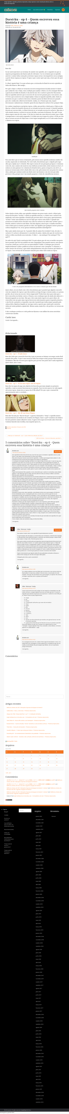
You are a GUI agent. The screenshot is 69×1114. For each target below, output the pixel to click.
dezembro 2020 (40, 858)
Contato (6, 815)
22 (23, 765)
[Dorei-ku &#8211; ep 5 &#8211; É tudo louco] (20, 344)
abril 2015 (38, 1079)
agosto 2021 (39, 832)
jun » (10, 773)
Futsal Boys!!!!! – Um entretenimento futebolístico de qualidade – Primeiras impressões (29, 733)
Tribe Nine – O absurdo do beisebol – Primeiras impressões (22, 727)
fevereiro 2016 (39, 1047)
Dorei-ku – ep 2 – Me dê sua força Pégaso (20, 413)
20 (7, 765)
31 (40, 768)
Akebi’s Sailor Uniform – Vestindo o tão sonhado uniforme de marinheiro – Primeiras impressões (31, 736)
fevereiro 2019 (39, 930)
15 (23, 762)
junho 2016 (38, 1034)
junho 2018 (38, 956)
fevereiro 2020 (39, 891)
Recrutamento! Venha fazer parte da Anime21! (9, 839)
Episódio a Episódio (11, 427)
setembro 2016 (39, 1024)
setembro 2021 (39, 829)
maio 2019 (38, 920)
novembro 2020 (40, 861)
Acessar (54, 816)
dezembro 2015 (40, 1053)
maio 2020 (38, 881)
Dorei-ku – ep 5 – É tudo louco (16, 354)
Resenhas (50, 9)
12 (56, 758)
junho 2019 (38, 917)
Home (29, 9)
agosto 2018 (39, 949)
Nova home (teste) (9, 829)
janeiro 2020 (39, 894)
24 (40, 765)
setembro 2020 (39, 868)
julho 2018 (38, 952)
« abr (6, 773)
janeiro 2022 (39, 816)
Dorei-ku (9, 428)
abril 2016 (38, 1040)
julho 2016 (38, 1030)
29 (23, 768)
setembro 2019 (39, 907)
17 (40, 762)
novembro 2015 (40, 1056)
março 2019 (39, 927)
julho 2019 (38, 913)
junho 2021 (38, 839)
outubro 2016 (39, 1021)
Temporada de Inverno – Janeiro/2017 (8, 845)
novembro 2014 (40, 1095)
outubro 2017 (39, 982)
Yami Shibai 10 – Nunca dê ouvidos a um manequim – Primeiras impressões (26, 720)
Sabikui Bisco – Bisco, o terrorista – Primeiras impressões (21, 710)
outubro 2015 (39, 1060)
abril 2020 (38, 884)
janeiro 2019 (39, 933)
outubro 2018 (39, 943)
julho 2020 (38, 875)
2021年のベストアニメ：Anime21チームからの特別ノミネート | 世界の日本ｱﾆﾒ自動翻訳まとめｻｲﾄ (31, 780)
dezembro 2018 (40, 936)
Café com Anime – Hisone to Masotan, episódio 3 (49, 438)
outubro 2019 (39, 904)
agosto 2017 (39, 988)
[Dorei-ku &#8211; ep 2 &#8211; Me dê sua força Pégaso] (20, 403)
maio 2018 (38, 959)
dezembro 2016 (40, 1014)
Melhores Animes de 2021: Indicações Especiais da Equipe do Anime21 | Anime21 (27, 788)
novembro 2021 (40, 823)
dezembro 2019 (40, 897)
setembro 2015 (39, 1063)
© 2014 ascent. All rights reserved (12, 1110)
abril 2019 (38, 923)
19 (56, 762)
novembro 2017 (40, 978)
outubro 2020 (39, 865)
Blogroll (6, 812)
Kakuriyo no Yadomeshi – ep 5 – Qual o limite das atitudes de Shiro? (25, 435)
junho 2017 (38, 995)
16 (31, 762)
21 (15, 765)
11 (48, 758)
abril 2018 (38, 962)
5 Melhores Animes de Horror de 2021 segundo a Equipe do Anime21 (32, 784)
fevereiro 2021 (39, 852)
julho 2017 (38, 991)
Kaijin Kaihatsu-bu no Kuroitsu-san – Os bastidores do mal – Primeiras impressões (28, 717)
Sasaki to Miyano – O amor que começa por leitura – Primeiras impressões (26, 730)
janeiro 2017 (39, 1011)
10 (40, 758)
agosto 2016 (39, 1027)
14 (15, 762)
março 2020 (39, 888)
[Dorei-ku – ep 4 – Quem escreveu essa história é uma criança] (34, 46)
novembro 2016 (40, 1017)
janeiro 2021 (39, 855)
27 (7, 768)
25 (48, 765)
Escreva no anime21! (7, 819)
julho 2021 (38, 836)
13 (7, 762)
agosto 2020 (39, 871)
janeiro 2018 (39, 972)
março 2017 (39, 1004)
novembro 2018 (40, 939)
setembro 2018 (39, 946)
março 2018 (39, 965)
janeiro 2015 (39, 1089)
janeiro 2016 (39, 1050)
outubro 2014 (39, 1099)
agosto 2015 (39, 1066)
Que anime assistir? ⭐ (39, 9)
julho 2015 (38, 1069)
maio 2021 (38, 842)
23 (31, 765)
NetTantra (28, 1110)
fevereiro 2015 (39, 1086)
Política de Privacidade (7, 833)
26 (56, 765)
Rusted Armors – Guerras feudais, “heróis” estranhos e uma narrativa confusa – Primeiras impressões (33, 723)
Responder (58, 451)
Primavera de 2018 (21, 427)
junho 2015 (38, 1073)
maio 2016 (38, 1037)
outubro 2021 (39, 826)
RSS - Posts (14, 741)
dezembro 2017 (40, 975)
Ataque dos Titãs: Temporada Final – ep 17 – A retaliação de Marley (24, 714)
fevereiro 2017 (39, 1008)
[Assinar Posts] (8, 741)
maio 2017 (38, 998)
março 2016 (39, 1043)
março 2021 (39, 849)
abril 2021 (38, 845)
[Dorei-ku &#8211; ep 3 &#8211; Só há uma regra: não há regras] (20, 373)
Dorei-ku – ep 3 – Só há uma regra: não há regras (22, 383)
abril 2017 (38, 1001)
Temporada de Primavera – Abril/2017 (8, 852)
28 (15, 768)
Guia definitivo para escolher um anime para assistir (9, 824)
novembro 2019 (40, 900)
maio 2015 (38, 1076)
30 (31, 768)
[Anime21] (10, 9)
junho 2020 (38, 878)
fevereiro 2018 (39, 969)
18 (48, 762)
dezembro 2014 (40, 1092)
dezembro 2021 (40, 819)
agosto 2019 (39, 910)
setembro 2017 (39, 985)
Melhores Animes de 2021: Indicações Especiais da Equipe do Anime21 (24, 707)
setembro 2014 (39, 1102)
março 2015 (39, 1082)
